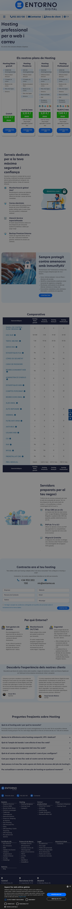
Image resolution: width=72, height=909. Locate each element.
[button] (24, 907)
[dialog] (36, 896)
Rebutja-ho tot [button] (56, 899)
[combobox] (67, 886)
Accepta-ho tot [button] (56, 894)
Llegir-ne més (22, 896)
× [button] (70, 886)
